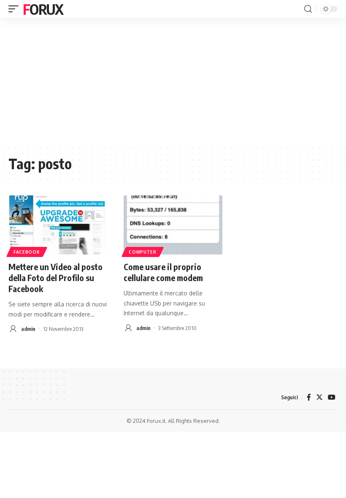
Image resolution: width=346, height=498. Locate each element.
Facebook (27, 251)
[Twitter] (319, 397)
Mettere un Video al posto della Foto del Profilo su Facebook (55, 277)
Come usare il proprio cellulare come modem (163, 272)
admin (28, 328)
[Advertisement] (173, 81)
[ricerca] (308, 9)
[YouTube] (332, 397)
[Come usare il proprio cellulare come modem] (173, 224)
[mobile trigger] (15, 9)
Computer (143, 251)
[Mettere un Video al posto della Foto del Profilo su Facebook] (57, 224)
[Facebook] (309, 397)
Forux (43, 9)
